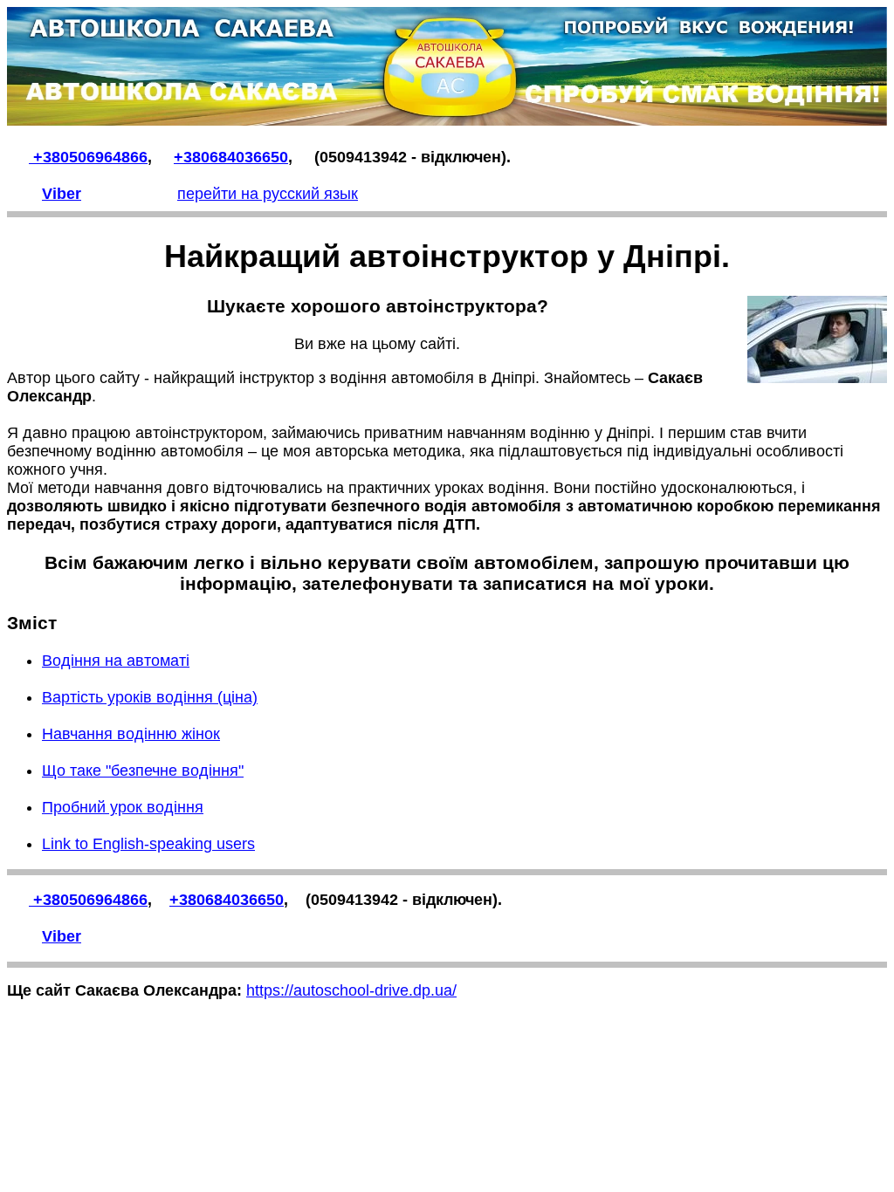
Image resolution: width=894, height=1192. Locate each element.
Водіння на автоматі (115, 660)
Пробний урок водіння (122, 807)
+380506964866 (88, 157)
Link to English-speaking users (148, 844)
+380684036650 (231, 157)
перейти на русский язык (267, 193)
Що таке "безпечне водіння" (143, 770)
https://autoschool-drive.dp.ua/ (351, 990)
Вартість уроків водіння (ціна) (150, 697)
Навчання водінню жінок (131, 734)
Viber (61, 193)
